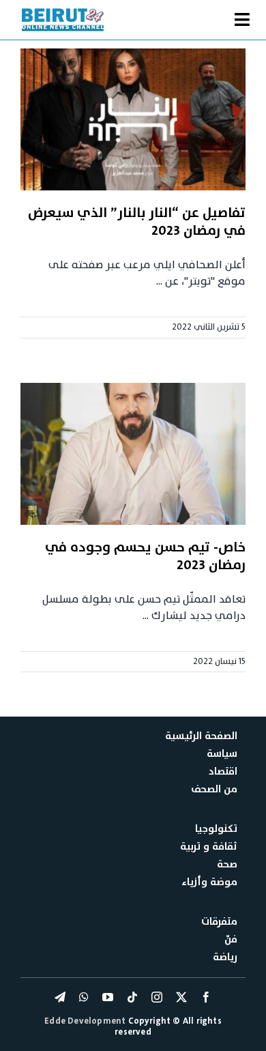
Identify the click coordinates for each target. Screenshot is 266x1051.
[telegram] (60, 997)
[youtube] (107, 997)
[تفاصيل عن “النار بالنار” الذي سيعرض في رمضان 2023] (133, 119)
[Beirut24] (63, 12)
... (159, 281)
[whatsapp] (84, 997)
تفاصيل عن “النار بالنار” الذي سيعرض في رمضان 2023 (137, 221)
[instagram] (156, 997)
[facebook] (206, 997)
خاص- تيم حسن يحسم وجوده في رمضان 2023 (145, 556)
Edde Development (86, 1020)
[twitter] (181, 997)
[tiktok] (132, 997)
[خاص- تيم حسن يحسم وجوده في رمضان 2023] (133, 454)
